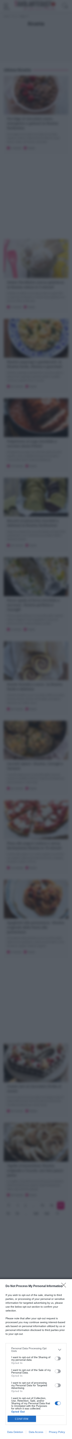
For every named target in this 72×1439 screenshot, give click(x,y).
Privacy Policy (57, 1431)
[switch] (58, 1358)
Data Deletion (15, 1431)
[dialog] (36, 1359)
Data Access (36, 1431)
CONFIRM (22, 1419)
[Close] (64, 1286)
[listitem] (36, 1349)
